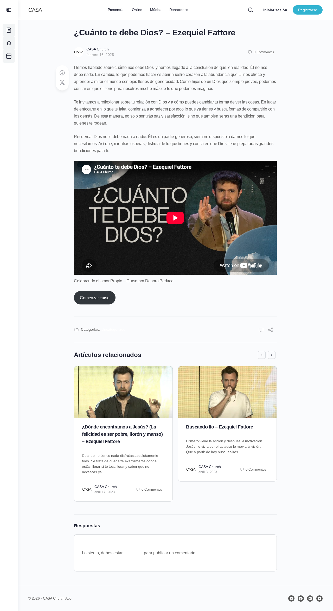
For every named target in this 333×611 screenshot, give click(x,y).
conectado (133, 553)
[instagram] (310, 598)
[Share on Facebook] (62, 73)
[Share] (270, 330)
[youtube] (319, 598)
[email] (291, 598)
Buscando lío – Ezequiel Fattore (219, 427)
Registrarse (307, 10)
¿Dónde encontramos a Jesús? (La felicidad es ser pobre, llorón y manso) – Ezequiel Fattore (122, 434)
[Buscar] (250, 10)
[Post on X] (62, 82)
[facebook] (301, 598)
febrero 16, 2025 (100, 55)
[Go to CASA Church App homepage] (35, 9)
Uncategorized (113, 329)
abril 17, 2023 (104, 492)
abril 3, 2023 (207, 472)
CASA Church (97, 49)
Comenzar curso (95, 298)
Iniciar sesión (275, 10)
